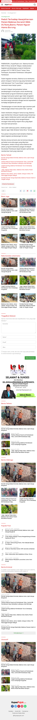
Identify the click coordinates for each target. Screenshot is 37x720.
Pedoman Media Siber (18, 713)
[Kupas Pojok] (8, 4)
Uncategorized (5, 16)
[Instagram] (22, 706)
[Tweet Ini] (24, 191)
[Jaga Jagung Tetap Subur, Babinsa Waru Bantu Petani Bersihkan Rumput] (28, 220)
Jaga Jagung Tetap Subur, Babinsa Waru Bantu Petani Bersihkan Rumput (17, 170)
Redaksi (11, 711)
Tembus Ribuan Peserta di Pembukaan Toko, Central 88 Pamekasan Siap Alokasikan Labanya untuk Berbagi (17, 162)
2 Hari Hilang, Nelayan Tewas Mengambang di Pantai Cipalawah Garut (20, 537)
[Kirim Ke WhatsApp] (34, 191)
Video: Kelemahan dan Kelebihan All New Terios (18, 554)
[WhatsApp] (25, 706)
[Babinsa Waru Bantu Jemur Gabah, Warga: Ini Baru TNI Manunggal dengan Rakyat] (9, 238)
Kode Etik (17, 711)
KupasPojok (7, 30)
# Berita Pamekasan (8, 184)
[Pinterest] (18, 706)
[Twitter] (15, 706)
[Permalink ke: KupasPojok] (2, 31)
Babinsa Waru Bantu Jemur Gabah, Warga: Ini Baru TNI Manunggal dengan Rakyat (17, 174)
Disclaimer (25, 711)
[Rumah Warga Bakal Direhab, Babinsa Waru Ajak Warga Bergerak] (9, 203)
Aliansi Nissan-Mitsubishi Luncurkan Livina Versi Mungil (18, 560)
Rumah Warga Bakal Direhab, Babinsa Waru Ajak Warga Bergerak (17, 158)
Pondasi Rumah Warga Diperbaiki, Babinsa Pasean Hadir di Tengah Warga (18, 178)
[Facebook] (12, 706)
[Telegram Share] (31, 191)
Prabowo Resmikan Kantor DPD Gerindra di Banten (20, 549)
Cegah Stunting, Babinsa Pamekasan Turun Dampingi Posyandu (16, 166)
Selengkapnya (18, 633)
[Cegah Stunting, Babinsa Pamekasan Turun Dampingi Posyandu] (9, 220)
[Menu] (2, 4)
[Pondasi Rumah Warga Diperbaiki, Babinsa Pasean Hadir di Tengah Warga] (28, 238)
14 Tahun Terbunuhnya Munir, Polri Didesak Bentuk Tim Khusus (19, 543)
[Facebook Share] (20, 191)
